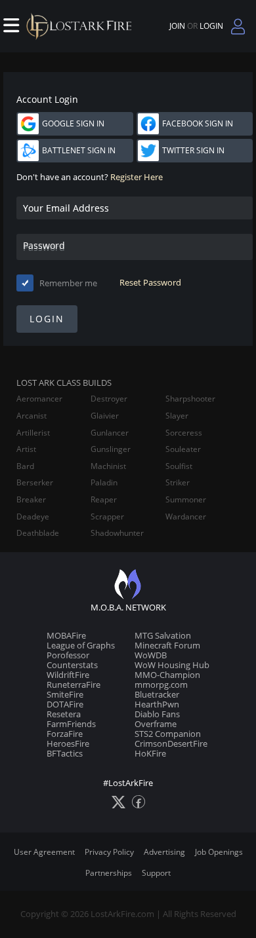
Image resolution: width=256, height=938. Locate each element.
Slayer (176, 416)
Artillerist (33, 433)
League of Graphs (81, 645)
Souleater (183, 449)
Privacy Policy (109, 851)
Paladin (104, 483)
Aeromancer (39, 399)
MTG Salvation (163, 635)
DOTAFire (65, 704)
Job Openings (219, 851)
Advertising (164, 851)
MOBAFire (66, 635)
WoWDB (151, 655)
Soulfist (178, 466)
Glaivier (105, 416)
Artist (26, 449)
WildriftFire (68, 675)
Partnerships (108, 872)
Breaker (31, 500)
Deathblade (37, 533)
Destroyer (109, 399)
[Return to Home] (82, 26)
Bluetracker (157, 694)
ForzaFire (65, 734)
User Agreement (44, 851)
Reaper (104, 500)
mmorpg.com (161, 684)
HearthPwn (157, 704)
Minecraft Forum (167, 645)
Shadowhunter (117, 533)
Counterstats (72, 665)
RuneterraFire (73, 684)
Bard (25, 466)
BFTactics (65, 753)
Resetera (64, 714)
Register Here (136, 177)
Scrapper (107, 517)
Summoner (185, 500)
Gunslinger (111, 449)
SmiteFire (65, 694)
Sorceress (183, 433)
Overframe (156, 724)
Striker (177, 483)
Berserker (34, 483)
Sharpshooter (190, 399)
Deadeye (32, 517)
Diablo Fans (157, 714)
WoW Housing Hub (172, 665)
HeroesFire (68, 743)
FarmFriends (71, 724)
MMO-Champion (167, 675)
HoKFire (150, 753)
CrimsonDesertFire (171, 743)
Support (156, 872)
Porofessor (68, 655)
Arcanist (31, 416)
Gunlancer (110, 433)
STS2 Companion (168, 734)
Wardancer (185, 517)
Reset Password (150, 282)
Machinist (108, 466)
